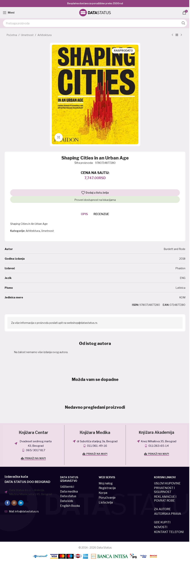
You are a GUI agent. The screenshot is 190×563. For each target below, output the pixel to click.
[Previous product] (172, 35)
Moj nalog (106, 483)
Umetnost (27, 35)
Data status (68, 496)
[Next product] (181, 35)
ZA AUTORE (162, 509)
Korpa (103, 493)
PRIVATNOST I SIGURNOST (164, 490)
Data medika (69, 491)
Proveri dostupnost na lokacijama (95, 199)
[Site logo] (95, 12)
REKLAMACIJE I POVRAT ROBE (165, 498)
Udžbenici (67, 486)
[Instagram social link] (14, 503)
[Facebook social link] (7, 503)
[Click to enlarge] (59, 137)
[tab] (84, 214)
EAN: (166, 304)
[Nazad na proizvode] (177, 35)
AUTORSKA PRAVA (167, 514)
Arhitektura (44, 35)
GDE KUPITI (162, 522)
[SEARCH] (183, 23)
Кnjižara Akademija (156, 432)
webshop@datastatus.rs (82, 322)
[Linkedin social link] (21, 503)
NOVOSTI (160, 527)
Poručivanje (107, 497)
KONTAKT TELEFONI (169, 532)
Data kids (66, 501)
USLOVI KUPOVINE (167, 483)
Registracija (107, 488)
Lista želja (106, 502)
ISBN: (135, 304)
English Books (70, 506)
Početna (11, 35)
